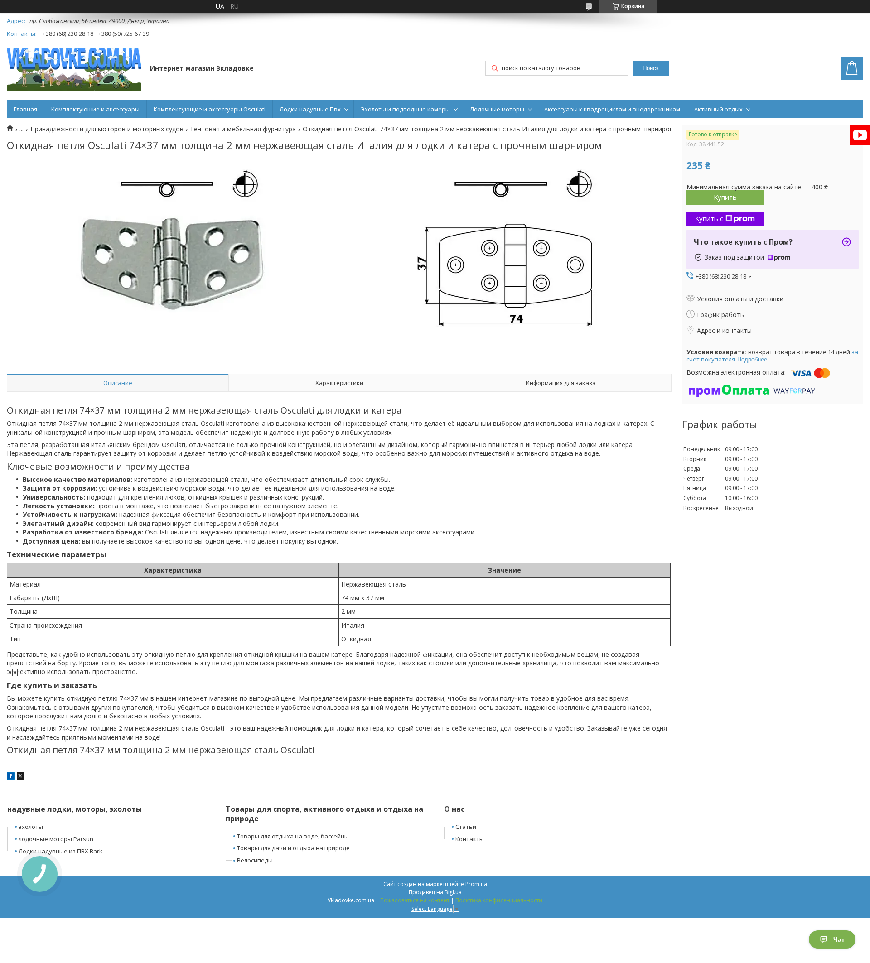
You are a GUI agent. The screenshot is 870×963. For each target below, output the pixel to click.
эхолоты (31, 827)
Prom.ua (476, 884)
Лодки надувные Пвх (310, 109)
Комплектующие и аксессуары (95, 109)
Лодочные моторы (497, 109)
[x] (20, 777)
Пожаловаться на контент (415, 900)
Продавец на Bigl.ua (435, 892)
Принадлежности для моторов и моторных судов (107, 129)
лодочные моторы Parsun (56, 839)
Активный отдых (718, 109)
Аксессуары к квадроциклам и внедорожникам (612, 109)
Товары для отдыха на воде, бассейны (293, 836)
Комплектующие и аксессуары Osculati (210, 109)
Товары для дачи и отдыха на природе (293, 848)
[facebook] (10, 777)
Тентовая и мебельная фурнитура (243, 129)
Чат (839, 939)
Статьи (465, 827)
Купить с (709, 218)
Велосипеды (255, 860)
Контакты (469, 839)
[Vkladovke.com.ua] (74, 69)
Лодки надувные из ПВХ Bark (60, 851)
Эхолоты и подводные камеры (405, 109)
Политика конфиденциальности (498, 900)
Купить (725, 197)
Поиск (651, 68)
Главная (25, 109)
